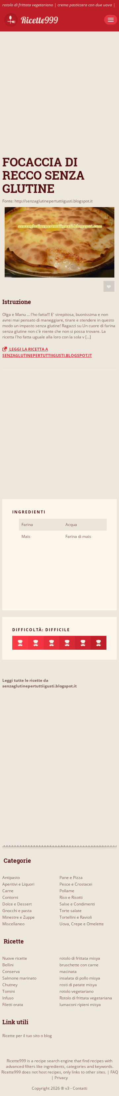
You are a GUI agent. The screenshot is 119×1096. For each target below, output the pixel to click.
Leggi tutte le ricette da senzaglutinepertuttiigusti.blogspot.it (39, 683)
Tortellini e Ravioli (76, 917)
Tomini (8, 991)
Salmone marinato (19, 978)
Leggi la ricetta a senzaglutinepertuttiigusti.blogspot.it (47, 352)
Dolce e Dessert (17, 904)
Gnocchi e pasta (17, 910)
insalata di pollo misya (80, 978)
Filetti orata (12, 1004)
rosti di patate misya (78, 984)
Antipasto (11, 877)
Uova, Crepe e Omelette (82, 924)
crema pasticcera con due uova (85, 5)
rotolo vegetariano (77, 991)
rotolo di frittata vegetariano (27, 5)
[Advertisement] (59, 91)
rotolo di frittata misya (80, 958)
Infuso (8, 998)
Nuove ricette (14, 958)
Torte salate (71, 910)
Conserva (11, 971)
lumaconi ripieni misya (80, 1004)
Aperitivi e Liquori (18, 884)
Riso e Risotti (71, 897)
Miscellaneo (13, 924)
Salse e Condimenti (77, 904)
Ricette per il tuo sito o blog (27, 1035)
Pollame (67, 891)
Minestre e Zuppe (18, 917)
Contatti (80, 1088)
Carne (8, 891)
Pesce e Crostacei (76, 884)
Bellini (8, 965)
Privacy (61, 1077)
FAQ (114, 1072)
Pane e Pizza (71, 877)
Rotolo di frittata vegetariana (86, 998)
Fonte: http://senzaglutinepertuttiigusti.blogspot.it (47, 201)
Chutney (10, 984)
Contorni (10, 897)
